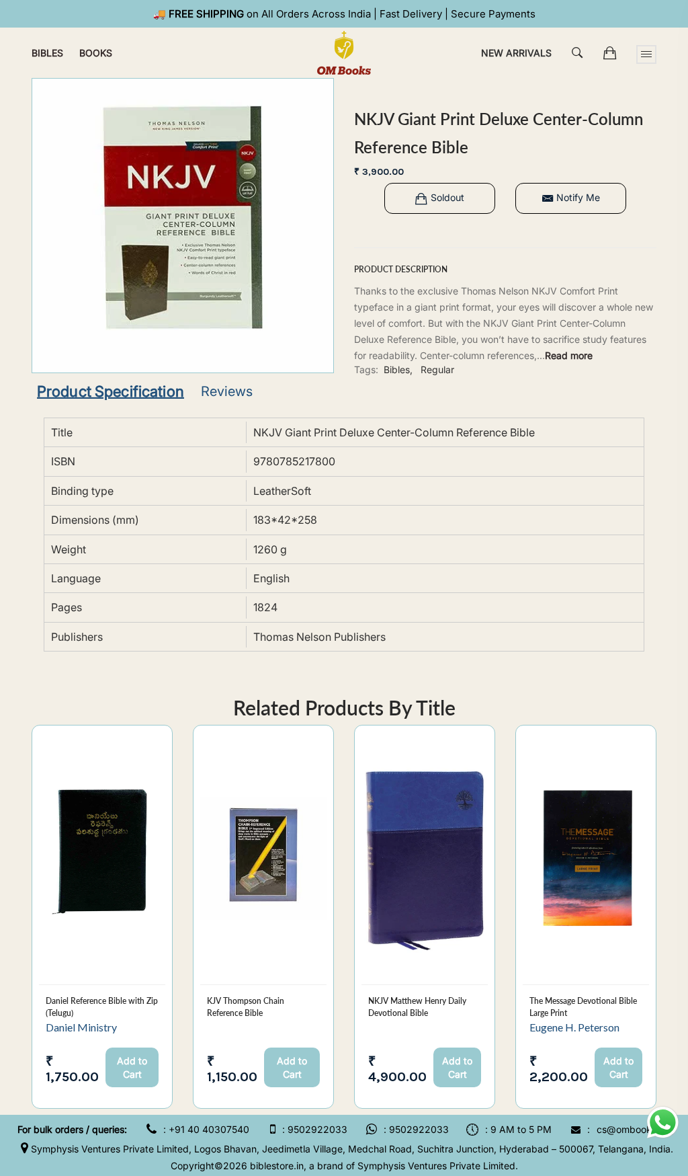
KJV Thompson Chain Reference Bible (245, 1007)
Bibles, (398, 369)
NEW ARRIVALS (516, 52)
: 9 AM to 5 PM (518, 1129)
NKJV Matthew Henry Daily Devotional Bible (417, 1007)
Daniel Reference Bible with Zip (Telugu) (102, 1007)
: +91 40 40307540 (206, 1129)
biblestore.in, (278, 1165)
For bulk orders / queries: (72, 1129)
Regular (437, 369)
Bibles (47, 52)
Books (95, 52)
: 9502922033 (314, 1129)
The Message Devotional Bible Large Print (583, 1007)
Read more (569, 355)
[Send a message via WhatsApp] (662, 1122)
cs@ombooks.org (635, 1129)
